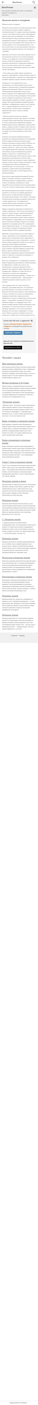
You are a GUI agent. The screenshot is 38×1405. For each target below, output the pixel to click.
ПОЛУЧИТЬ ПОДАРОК (13, 333)
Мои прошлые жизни (12, 363)
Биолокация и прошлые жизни (17, 576)
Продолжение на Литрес (13, 347)
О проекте (14, 635)
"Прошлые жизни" (11, 401)
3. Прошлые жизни (11, 519)
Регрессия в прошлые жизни (16, 557)
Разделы (22, 635)
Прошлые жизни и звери (14, 481)
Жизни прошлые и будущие (15, 382)
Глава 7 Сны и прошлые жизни (17, 462)
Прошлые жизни (10, 500)
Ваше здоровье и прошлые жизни (18, 421)
